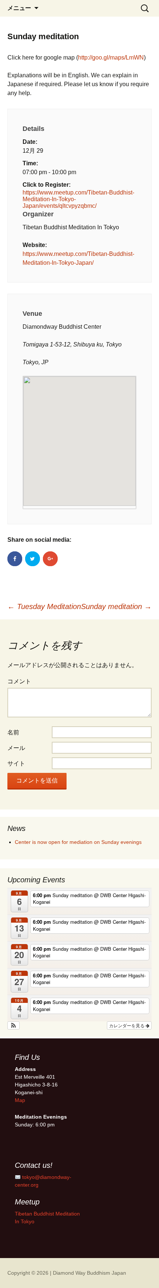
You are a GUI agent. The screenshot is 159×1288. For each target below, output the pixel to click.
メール (16, 748)
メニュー (19, 8)
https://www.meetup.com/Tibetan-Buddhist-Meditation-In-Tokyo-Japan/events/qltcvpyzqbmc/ (78, 199)
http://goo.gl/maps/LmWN (111, 57)
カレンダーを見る (127, 1025)
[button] (13, 1025)
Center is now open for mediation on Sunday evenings (78, 842)
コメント (19, 681)
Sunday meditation (116, 606)
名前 (13, 732)
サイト (16, 763)
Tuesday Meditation (44, 606)
